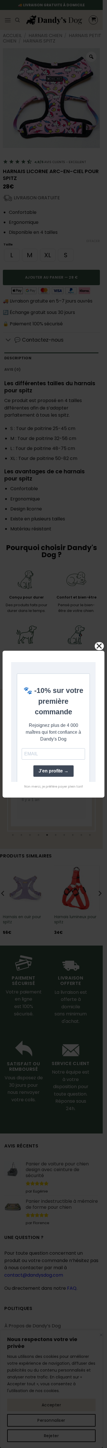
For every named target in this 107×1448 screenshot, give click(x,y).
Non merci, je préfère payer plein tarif (53, 786)
